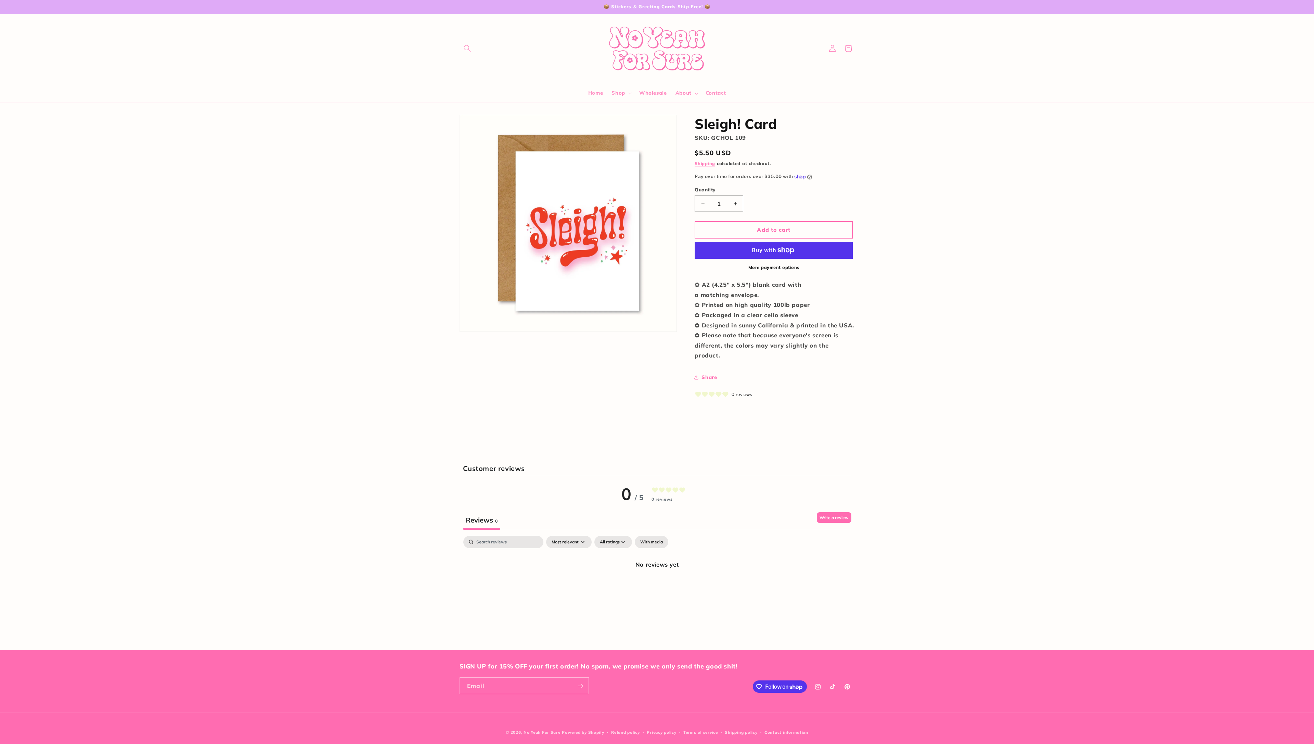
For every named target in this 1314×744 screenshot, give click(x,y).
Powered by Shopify (583, 732)
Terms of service (700, 732)
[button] (467, 48)
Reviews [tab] (482, 520)
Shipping (705, 163)
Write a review (834, 517)
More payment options (774, 267)
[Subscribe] (580, 685)
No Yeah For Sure (542, 732)
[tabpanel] (657, 588)
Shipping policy (741, 732)
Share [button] (709, 377)
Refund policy (625, 732)
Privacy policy (661, 732)
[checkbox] (651, 542)
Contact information (786, 732)
